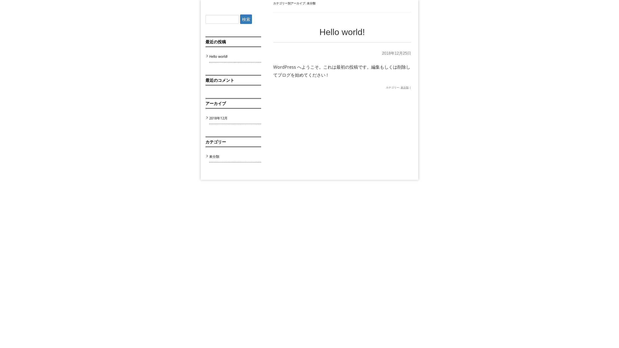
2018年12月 (218, 118)
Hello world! (342, 32)
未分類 (405, 87)
